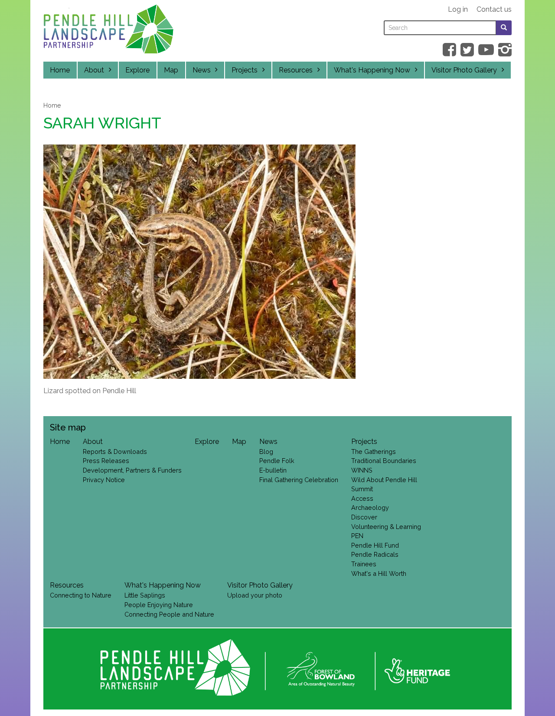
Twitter (467, 49)
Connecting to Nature (80, 595)
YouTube (486, 49)
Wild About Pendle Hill (384, 479)
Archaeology (370, 507)
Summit (362, 489)
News (202, 70)
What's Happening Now (372, 70)
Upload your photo (254, 595)
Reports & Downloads (115, 451)
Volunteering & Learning (386, 526)
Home (60, 70)
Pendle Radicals (374, 554)
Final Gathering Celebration (298, 479)
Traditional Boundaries (383, 460)
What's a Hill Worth (378, 573)
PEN (357, 535)
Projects (245, 70)
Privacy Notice (104, 479)
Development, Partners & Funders (132, 470)
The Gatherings (373, 451)
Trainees (363, 564)
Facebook (449, 49)
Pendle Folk (276, 460)
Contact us (494, 9)
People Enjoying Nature (158, 604)
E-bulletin (273, 470)
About (94, 70)
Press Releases (106, 460)
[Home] (108, 31)
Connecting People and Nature (169, 614)
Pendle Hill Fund (375, 545)
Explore (137, 70)
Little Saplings (144, 595)
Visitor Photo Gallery (464, 70)
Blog (266, 451)
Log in (458, 9)
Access (362, 498)
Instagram (505, 49)
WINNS (361, 470)
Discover (364, 517)
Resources (296, 70)
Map (171, 70)
